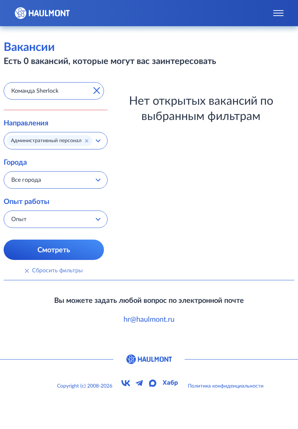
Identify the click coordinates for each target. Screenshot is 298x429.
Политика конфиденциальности (225, 386)
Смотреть (53, 250)
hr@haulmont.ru (149, 319)
